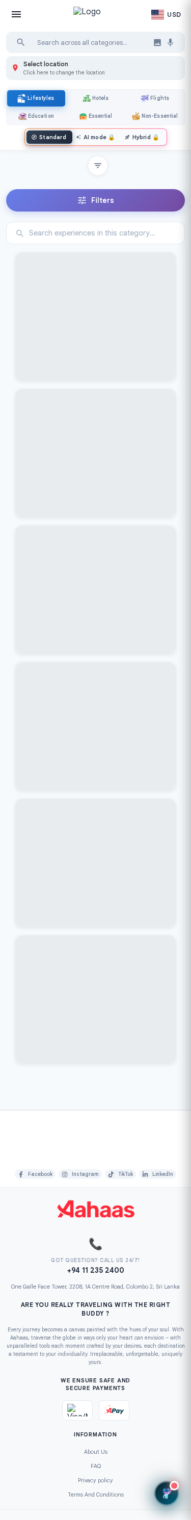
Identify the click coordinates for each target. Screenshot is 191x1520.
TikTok (125, 1174)
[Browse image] (157, 42)
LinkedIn (162, 1174)
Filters (102, 200)
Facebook (40, 1174)
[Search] (21, 42)
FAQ (96, 1466)
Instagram (85, 1174)
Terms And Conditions (96, 1494)
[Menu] (16, 14)
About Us (95, 1451)
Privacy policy (95, 1480)
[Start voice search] (170, 42)
